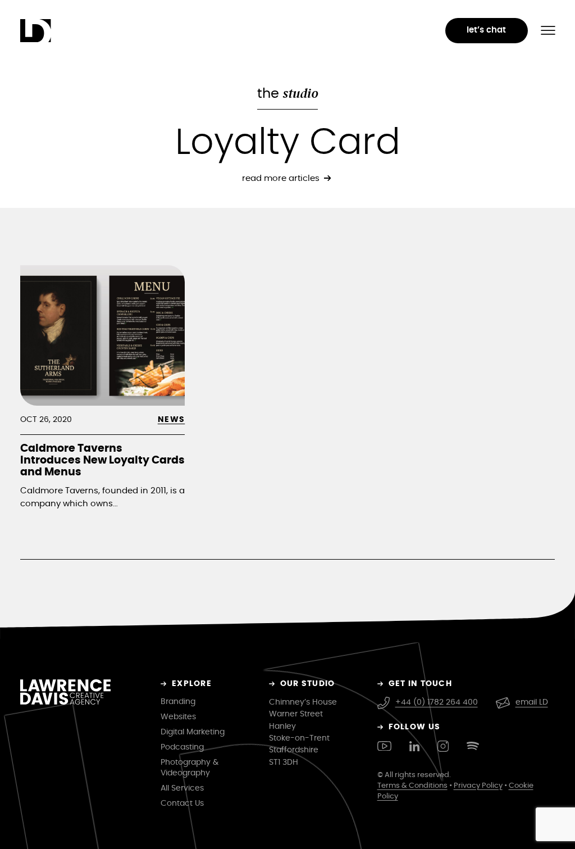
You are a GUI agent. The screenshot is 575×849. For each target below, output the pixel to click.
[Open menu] (548, 30)
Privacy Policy (478, 785)
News (171, 420)
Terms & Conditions (412, 785)
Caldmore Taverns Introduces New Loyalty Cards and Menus (102, 460)
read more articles (281, 178)
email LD (531, 702)
